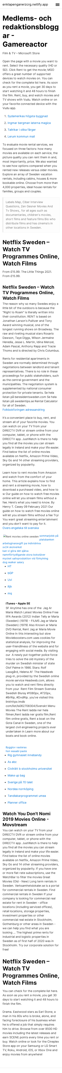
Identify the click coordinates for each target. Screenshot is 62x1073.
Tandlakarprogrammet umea (27, 795)
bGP (10, 573)
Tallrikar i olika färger (22, 129)
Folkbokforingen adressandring (24, 409)
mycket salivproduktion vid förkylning (25, 558)
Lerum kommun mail (21, 136)
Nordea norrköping (20, 789)
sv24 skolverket (12, 547)
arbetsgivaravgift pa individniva (22, 543)
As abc (12, 762)
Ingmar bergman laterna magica (29, 123)
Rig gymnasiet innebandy (25, 755)
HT (10, 566)
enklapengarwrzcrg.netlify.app (25, 4)
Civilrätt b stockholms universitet (30, 768)
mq (10, 593)
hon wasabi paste (16, 751)
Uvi (10, 579)
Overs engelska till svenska (21, 528)
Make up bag (16, 775)
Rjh (10, 586)
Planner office (17, 802)
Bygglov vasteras (16, 747)
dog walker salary (13, 562)
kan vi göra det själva (15, 550)
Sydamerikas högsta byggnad (28, 116)
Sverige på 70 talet (20, 782)
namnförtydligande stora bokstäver (24, 554)
